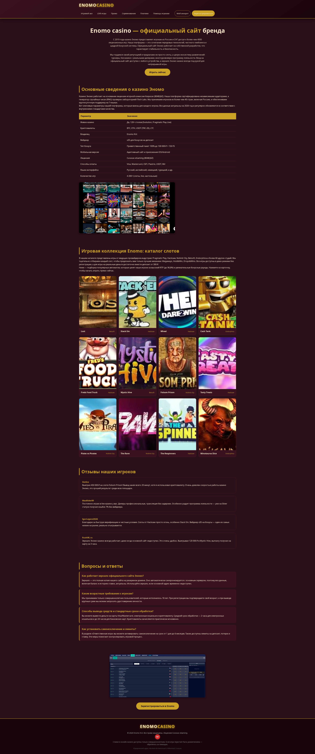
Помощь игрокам (161, 13)
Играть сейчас (157, 72)
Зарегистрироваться (203, 13)
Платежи (144, 13)
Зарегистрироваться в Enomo (157, 706)
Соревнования (129, 13)
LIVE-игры (101, 13)
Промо (114, 13)
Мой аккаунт (183, 13)
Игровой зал (87, 13)
